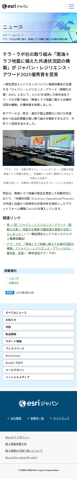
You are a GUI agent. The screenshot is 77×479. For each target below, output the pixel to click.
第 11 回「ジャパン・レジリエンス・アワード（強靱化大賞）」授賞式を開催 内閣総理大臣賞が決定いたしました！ (39, 229)
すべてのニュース (16, 312)
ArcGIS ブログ (14, 363)
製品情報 (11, 334)
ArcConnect (13, 355)
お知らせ (11, 320)
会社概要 (16, 418)
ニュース (16, 34)
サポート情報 (14, 341)
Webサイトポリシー (17, 437)
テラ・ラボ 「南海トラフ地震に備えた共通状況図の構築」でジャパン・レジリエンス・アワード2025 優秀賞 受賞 (40, 248)
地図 (8, 327)
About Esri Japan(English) (21, 457)
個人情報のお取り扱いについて (24, 450)
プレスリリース (15, 348)
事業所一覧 (37, 418)
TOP (5, 34)
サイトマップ (61, 418)
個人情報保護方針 (16, 444)
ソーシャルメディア (18, 377)
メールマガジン (15, 370)
